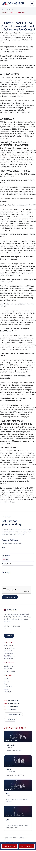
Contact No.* (6, 555)
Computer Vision (9, 648)
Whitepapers (8, 686)
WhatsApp (11, 719)
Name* (4, 547)
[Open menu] (32, 3)
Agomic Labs (8, 669)
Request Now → (10, 597)
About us (7, 679)
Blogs (5, 684)
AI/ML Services (8, 646)
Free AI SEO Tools (9, 671)
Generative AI (8, 651)
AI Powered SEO (9, 658)
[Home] (2, 9)
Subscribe (9, 636)
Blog (9, 9)
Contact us (7, 691)
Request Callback (26, 846)
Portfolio (6, 681)
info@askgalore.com (14, 714)
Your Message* (6, 572)
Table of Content (9, 846)
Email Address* (6, 564)
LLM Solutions (8, 653)
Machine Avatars (9, 666)
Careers (6, 689)
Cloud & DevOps (9, 656)
